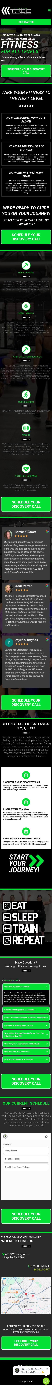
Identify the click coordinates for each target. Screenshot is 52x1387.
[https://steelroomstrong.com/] (16, 10)
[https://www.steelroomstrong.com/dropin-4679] (26, 869)
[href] (26, 1295)
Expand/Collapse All (11, 980)
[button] (49, 10)
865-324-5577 (42, 1269)
